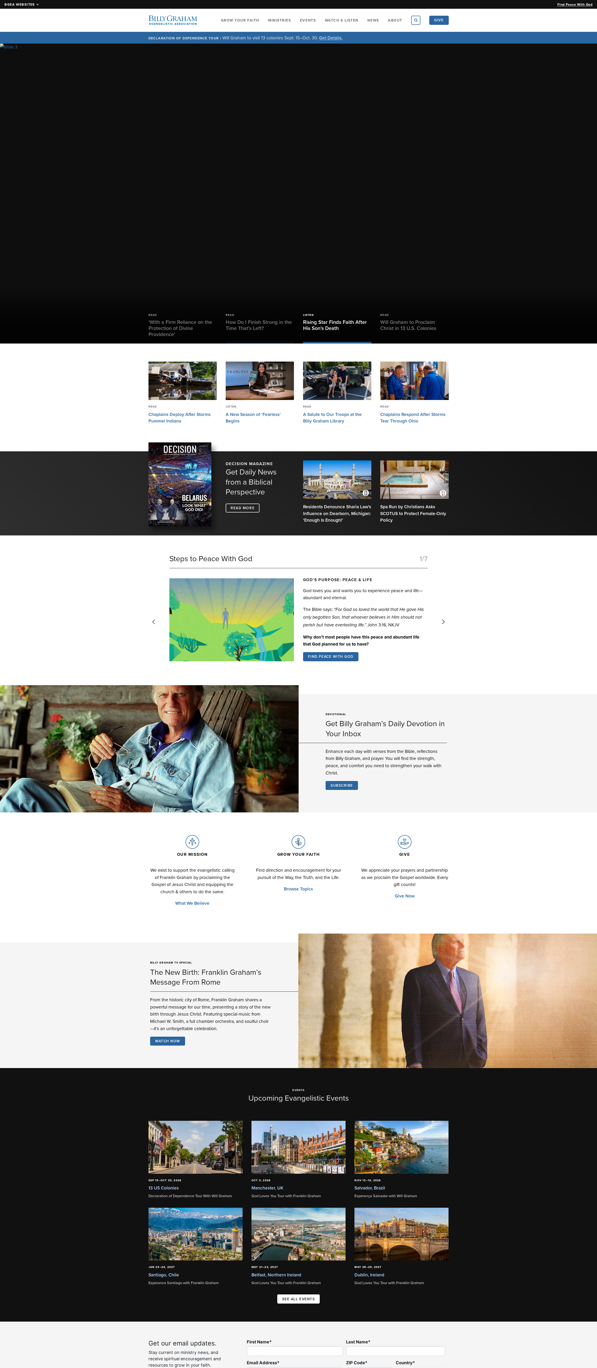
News (373, 20)
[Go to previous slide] (153, 622)
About (395, 20)
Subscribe (342, 785)
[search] (415, 20)
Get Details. (331, 37)
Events (308, 20)
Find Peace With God (575, 4)
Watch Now (167, 1040)
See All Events (298, 1298)
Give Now (404, 896)
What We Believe (192, 903)
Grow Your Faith (240, 20)
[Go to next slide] (443, 622)
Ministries (279, 20)
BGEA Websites (19, 4)
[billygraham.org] (173, 20)
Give (439, 19)
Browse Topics (298, 889)
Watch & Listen (342, 20)
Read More (243, 507)
